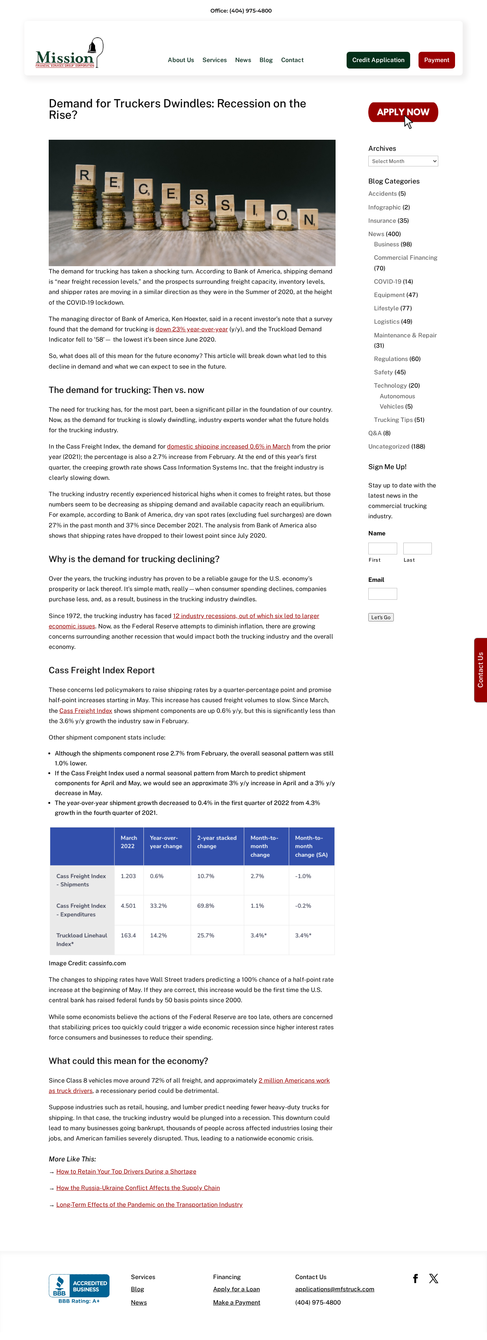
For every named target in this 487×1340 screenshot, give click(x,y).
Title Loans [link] (183, 156)
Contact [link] (292, 60)
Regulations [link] (391, 359)
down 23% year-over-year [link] (192, 329)
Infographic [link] (384, 207)
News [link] (243, 60)
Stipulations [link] (291, 156)
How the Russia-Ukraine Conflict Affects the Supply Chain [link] (138, 1187)
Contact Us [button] (480, 670)
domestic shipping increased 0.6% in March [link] (228, 446)
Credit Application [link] (378, 60)
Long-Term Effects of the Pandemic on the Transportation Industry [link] (149, 1204)
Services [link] (214, 60)
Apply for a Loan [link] (236, 1289)
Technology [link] (390, 385)
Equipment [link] (389, 295)
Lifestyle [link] (386, 308)
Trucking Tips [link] (393, 419)
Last (409, 560)
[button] (415, 1279)
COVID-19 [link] (387, 281)
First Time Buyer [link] (191, 125)
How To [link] (178, 110)
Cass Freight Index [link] (85, 710)
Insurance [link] (382, 220)
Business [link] (386, 244)
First (374, 560)
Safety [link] (383, 372)
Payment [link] (436, 60)
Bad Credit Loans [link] (192, 141)
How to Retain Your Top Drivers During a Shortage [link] (126, 1171)
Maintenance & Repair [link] (405, 335)
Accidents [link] (382, 193)
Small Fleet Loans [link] (300, 110)
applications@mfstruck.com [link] (334, 1289)
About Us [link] (181, 60)
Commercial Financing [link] (406, 257)
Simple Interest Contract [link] (308, 125)
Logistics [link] (386, 321)
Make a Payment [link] (236, 1302)
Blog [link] (266, 60)
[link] (69, 52)
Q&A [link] (375, 433)
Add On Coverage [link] (299, 141)
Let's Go (381, 617)
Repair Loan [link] (185, 171)
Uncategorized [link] (389, 446)
